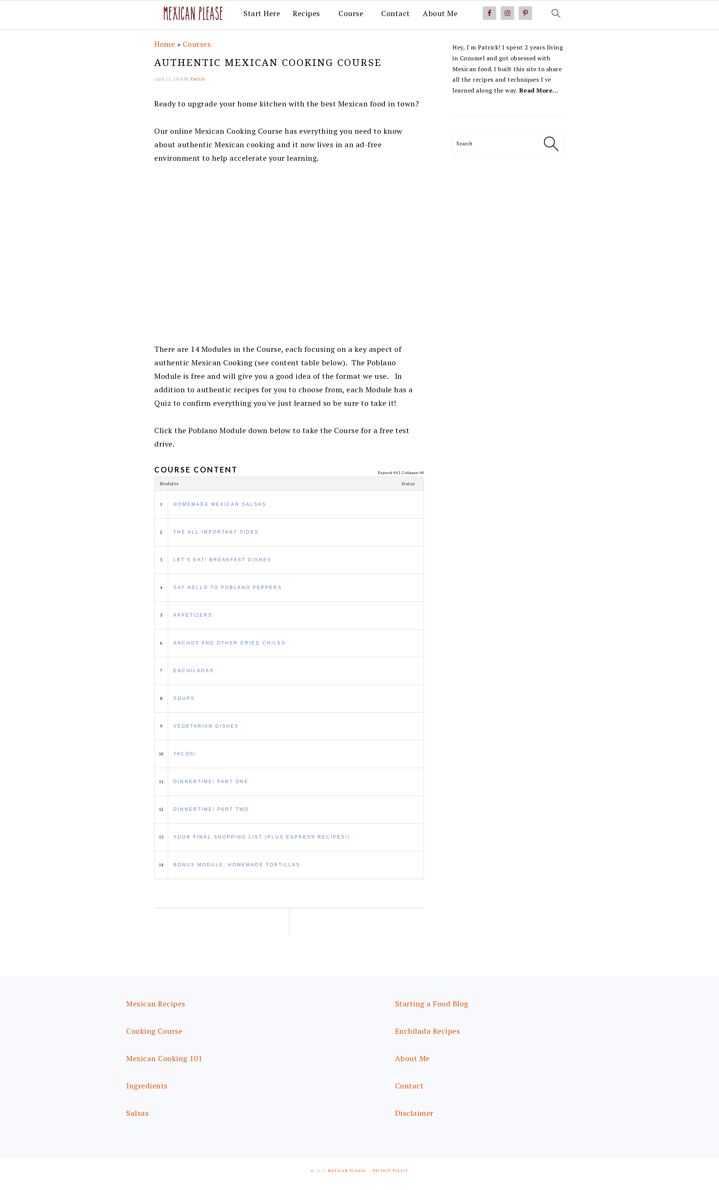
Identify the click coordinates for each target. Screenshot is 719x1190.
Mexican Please (347, 1171)
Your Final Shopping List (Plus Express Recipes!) (261, 837)
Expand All (388, 473)
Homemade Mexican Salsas (219, 504)
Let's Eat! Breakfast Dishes (222, 559)
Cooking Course (154, 1031)
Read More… (539, 90)
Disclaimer (414, 1113)
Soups (184, 698)
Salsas (137, 1113)
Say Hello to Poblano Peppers (227, 587)
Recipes (306, 13)
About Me (440, 13)
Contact (395, 13)
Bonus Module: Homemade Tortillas (236, 864)
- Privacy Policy (388, 1171)
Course (351, 13)
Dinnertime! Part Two (211, 809)
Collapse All (413, 473)
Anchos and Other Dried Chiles (229, 643)
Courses (197, 44)
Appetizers (192, 615)
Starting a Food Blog (431, 1004)
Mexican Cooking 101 (164, 1058)
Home (164, 44)
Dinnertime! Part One (211, 781)
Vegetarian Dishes (206, 726)
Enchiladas (193, 670)
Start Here (261, 13)
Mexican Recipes (155, 1004)
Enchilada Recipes (427, 1031)
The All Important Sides (216, 532)
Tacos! (184, 753)
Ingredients (147, 1086)
